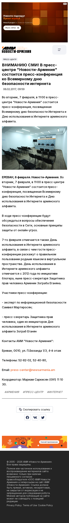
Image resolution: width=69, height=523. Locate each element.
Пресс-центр (10, 59)
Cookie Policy (45, 505)
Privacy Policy (14, 505)
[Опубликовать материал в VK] (35, 417)
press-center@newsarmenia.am (33, 370)
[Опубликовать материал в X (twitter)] (43, 417)
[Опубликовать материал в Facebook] (27, 417)
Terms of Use (30, 505)
